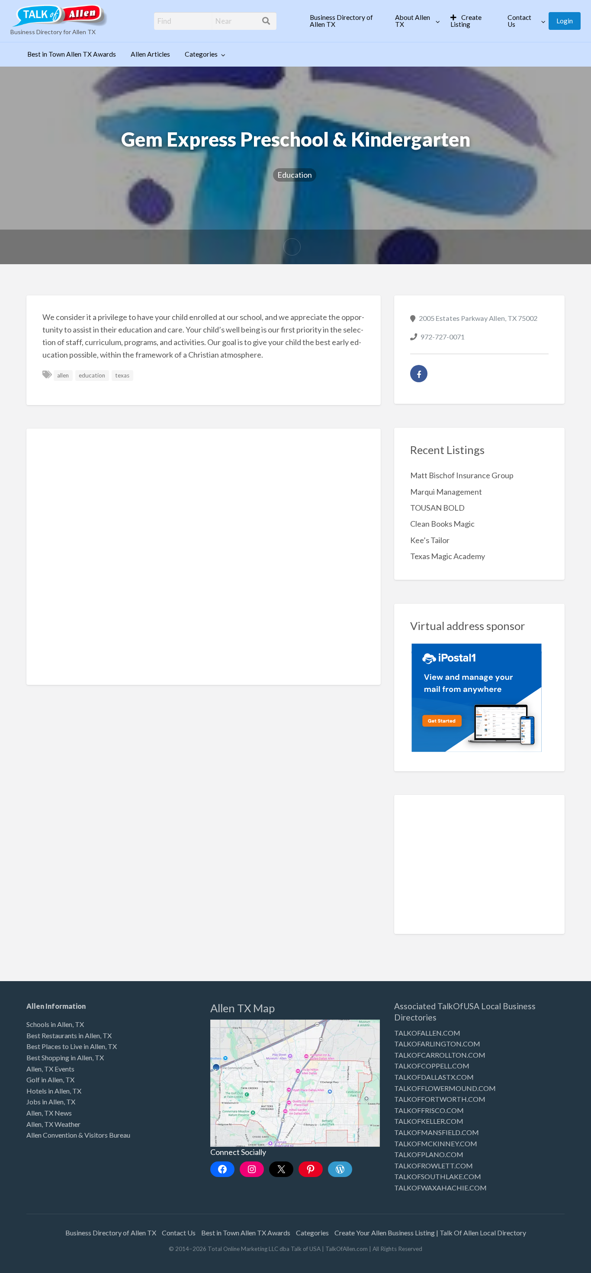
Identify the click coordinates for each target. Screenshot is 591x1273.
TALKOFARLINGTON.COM (437, 1044)
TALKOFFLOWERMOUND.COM (445, 1088)
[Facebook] (418, 373)
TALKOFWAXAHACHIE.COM (440, 1187)
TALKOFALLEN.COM (427, 1033)
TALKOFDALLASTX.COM (434, 1077)
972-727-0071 (443, 337)
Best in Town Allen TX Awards (71, 54)
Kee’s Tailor (430, 540)
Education (294, 174)
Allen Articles (150, 54)
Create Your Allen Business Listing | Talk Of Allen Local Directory (430, 1232)
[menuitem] (345, 21)
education (92, 375)
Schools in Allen (49, 1024)
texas (122, 375)
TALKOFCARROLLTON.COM (439, 1055)
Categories (201, 54)
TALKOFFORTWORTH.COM (439, 1099)
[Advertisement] (203, 556)
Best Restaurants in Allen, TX (69, 1035)
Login (564, 21)
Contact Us (519, 20)
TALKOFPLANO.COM (428, 1154)
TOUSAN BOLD (437, 507)
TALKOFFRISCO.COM (429, 1110)
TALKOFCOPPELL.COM (431, 1066)
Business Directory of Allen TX (341, 20)
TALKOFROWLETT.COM (433, 1165)
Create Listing (466, 20)
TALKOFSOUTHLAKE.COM (437, 1176)
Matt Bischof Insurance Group (462, 475)
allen (63, 375)
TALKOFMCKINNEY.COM (435, 1143)
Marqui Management (446, 491)
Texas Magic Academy (447, 556)
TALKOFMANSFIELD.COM (436, 1132)
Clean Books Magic (442, 523)
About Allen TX (412, 20)
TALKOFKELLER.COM (428, 1121)
